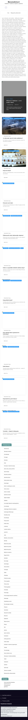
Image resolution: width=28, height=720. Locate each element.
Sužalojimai (6, 635)
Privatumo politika (6, 701)
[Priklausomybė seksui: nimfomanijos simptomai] (14, 222)
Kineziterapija (6, 517)
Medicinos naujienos (7, 552)
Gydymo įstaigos (7, 497)
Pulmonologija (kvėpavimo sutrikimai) (10, 595)
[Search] (6, 7)
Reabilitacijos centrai (7, 601)
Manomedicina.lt (14, 2)
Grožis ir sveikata (6, 280)
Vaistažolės (6, 661)
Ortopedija (6, 575)
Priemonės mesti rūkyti (8, 202)
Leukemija (6, 526)
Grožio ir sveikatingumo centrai (9, 486)
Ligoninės (6, 532)
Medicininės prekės (7, 543)
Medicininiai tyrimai (7, 549)
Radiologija (6, 598)
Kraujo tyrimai (6, 520)
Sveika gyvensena (7, 638)
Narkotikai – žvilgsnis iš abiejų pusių (10, 431)
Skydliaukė (6, 618)
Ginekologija (6, 483)
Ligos (5, 535)
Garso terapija (6, 471)
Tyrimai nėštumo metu (8, 653)
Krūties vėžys (6, 523)
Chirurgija (6, 457)
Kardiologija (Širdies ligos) (8, 511)
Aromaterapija (6, 454)
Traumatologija (6, 650)
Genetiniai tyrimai (7, 477)
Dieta (5, 462)
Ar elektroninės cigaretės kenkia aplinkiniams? (13, 138)
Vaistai (5, 658)
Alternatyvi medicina (7, 451)
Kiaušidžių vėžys (7, 514)
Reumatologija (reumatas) (8, 604)
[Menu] (2, 7)
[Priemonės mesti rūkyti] (14, 190)
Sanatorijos (6, 609)
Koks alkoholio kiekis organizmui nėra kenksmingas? (11, 333)
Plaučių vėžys (6, 118)
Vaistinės (5, 664)
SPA (5, 627)
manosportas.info (7, 685)
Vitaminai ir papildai (7, 670)
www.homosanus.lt (7, 683)
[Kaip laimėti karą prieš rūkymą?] (14, 386)
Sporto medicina (7, 632)
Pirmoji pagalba (7, 581)
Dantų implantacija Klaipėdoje (9, 682)
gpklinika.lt (6, 686)
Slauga (5, 624)
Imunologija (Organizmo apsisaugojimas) (11, 503)
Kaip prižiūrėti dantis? (8, 300)
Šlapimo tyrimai (7, 621)
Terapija (5, 647)
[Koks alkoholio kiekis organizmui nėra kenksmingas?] (14, 319)
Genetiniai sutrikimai (7, 474)
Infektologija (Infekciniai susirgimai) (10, 509)
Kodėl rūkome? (6, 366)
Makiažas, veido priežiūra (8, 537)
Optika (5, 572)
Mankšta (5, 540)
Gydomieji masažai (7, 494)
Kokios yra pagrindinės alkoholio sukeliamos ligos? (14, 267)
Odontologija (6, 563)
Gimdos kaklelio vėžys (8, 480)
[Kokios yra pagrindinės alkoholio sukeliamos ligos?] (14, 255)
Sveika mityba (6, 641)
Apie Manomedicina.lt (6, 695)
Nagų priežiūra (6, 555)
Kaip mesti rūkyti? (7, 170)
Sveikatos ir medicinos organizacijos (10, 644)
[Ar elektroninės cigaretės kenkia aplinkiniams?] (14, 125)
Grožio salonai (6, 488)
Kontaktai (4, 698)
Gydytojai (5, 500)
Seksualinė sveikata (7, 215)
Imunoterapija (6, 506)
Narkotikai (5, 411)
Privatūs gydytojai (7, 586)
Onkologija (6, 569)
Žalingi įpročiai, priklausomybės (19, 118)
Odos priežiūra (6, 566)
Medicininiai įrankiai (7, 546)
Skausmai (6, 615)
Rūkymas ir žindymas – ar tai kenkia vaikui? (13, 101)
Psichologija (6, 592)
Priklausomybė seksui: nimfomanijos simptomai (13, 235)
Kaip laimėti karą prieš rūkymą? (10, 398)
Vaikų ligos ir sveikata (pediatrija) (10, 656)
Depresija (5, 460)
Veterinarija (6, 667)
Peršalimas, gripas (7, 578)
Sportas (5, 630)
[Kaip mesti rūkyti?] (14, 157)
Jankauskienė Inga (10, 104)
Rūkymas (11, 118)
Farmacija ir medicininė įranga (9, 465)
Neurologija (6, 560)
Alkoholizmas (6, 448)
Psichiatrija (6, 589)
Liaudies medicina (7, 529)
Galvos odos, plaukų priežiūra (9, 468)
